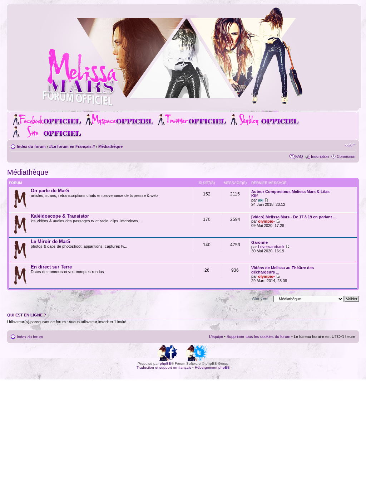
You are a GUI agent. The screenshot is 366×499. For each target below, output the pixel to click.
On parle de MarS (50, 190)
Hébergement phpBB (212, 367)
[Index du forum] (187, 105)
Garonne (259, 242)
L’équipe (216, 336)
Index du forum (31, 146)
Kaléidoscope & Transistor (60, 216)
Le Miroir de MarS (50, 241)
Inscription (320, 156)
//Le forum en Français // (72, 146)
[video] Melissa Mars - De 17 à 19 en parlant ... (293, 217)
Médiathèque (110, 146)
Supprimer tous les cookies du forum (258, 336)
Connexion (346, 156)
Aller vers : (261, 298)
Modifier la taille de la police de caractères (350, 145)
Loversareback (271, 246)
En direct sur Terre (51, 267)
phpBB (165, 363)
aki (260, 200)
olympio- (266, 221)
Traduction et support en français (164, 367)
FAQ (299, 156)
